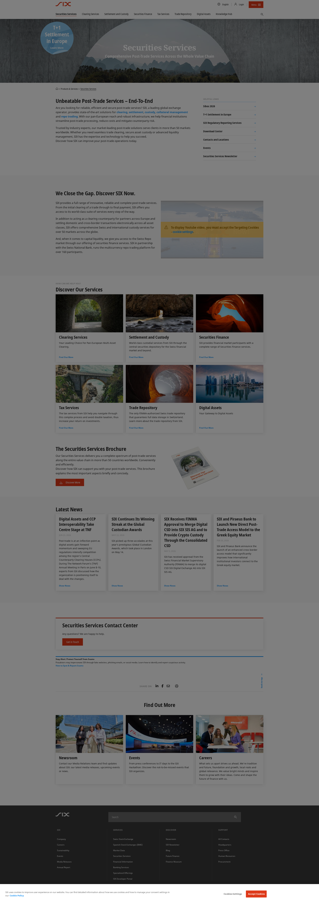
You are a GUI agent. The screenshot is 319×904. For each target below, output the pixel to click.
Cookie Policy (17, 895)
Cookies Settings (233, 893)
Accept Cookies (256, 893)
